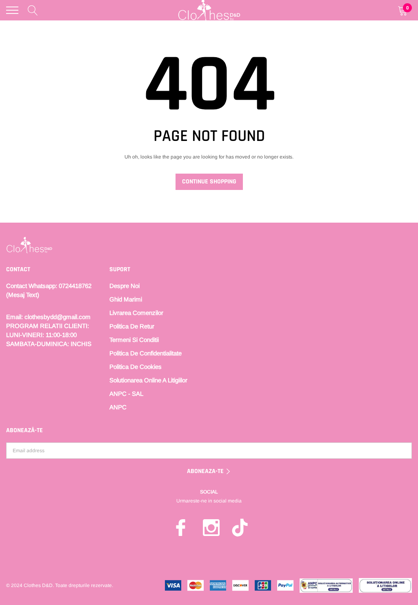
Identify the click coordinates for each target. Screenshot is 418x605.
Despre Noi (124, 285)
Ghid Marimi (125, 299)
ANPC (118, 407)
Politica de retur (131, 326)
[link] (29, 245)
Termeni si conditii (134, 339)
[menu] (12, 10)
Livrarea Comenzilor (136, 312)
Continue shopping (209, 181)
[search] (33, 10)
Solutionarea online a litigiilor (148, 380)
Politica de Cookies (135, 366)
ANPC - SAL (126, 393)
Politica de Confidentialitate (145, 353)
